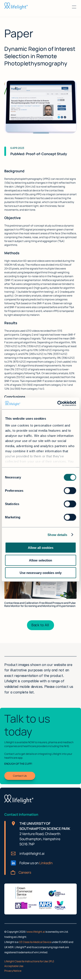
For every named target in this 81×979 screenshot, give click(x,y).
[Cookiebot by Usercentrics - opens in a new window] (57, 403)
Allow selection (40, 560)
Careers (25, 872)
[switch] (70, 490)
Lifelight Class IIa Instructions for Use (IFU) (29, 961)
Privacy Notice (12, 971)
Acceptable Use (13, 966)
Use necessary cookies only (41, 573)
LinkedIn (46, 863)
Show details (57, 534)
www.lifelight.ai (36, 932)
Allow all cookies (40, 547)
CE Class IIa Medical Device (35, 942)
